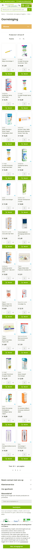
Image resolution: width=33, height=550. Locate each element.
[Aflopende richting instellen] (24, 39)
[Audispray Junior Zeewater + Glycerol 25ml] (8, 258)
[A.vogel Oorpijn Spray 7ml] (24, 85)
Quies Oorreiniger (7, 199)
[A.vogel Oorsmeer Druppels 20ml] (8, 364)
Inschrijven (16, 507)
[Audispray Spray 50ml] (24, 155)
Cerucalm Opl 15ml (7, 233)
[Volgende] (20, 470)
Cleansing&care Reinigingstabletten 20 (24, 233)
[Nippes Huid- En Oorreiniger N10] (8, 294)
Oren (28, 14)
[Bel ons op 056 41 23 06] (19, 5)
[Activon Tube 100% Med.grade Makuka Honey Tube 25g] (24, 119)
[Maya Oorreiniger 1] (8, 51)
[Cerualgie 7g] (24, 294)
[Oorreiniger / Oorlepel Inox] (24, 436)
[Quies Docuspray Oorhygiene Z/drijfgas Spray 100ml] (8, 398)
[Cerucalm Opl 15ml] (8, 223)
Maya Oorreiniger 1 (8, 61)
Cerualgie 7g (21, 304)
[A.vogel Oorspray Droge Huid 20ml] (8, 155)
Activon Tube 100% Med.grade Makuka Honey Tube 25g (24, 131)
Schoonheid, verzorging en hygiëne (16, 14)
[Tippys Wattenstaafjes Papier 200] (8, 328)
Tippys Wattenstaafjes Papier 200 (7, 340)
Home (3, 14)
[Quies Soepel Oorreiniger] (24, 364)
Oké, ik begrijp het (16, 546)
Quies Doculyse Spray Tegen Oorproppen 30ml (7, 131)
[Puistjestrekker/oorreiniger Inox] (8, 436)
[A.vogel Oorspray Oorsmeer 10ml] (24, 51)
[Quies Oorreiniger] (8, 189)
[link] (13, 470)
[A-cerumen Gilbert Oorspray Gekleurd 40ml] (24, 398)
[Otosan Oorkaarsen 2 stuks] (24, 189)
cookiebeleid (24, 542)
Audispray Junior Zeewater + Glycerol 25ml (8, 269)
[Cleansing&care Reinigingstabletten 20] (24, 223)
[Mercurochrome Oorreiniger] (24, 328)
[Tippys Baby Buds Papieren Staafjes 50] (24, 258)
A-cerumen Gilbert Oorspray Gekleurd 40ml (23, 410)
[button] (16, 26)
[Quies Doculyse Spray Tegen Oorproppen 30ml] (8, 119)
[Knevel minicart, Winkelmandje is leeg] (23, 5)
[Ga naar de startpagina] (11, 5)
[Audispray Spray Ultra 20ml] (8, 85)
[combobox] (14, 9)
